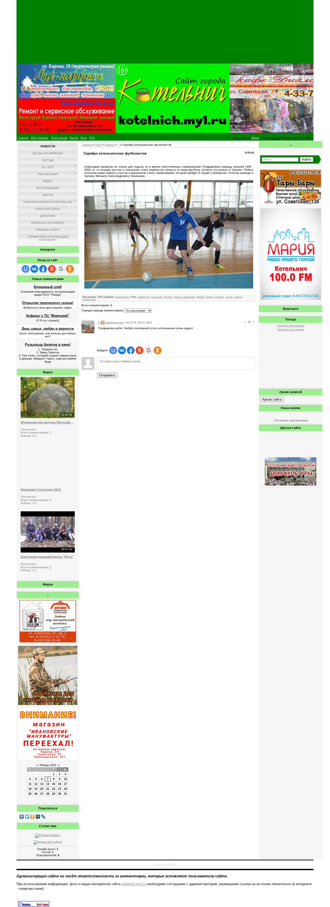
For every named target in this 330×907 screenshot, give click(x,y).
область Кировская (184, 297)
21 (47, 788)
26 (35, 793)
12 (35, 783)
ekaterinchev (122, 297)
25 (29, 793)
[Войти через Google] (61, 269)
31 (65, 793)
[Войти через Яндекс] (52, 269)
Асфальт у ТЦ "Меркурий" (47, 316)
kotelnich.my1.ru (133, 884)
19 (35, 788)
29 (53, 793)
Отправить (107, 375)
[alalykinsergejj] (87, 326)
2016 (98, 144)
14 (47, 783)
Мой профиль (39, 137)
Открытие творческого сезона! (47, 303)
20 (41, 788)
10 (65, 779)
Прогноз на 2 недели (290, 329)
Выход (74, 137)
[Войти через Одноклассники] (70, 269)
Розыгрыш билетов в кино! (48, 344)
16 (59, 783)
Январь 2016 (47, 765)
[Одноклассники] (32, 816)
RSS (92, 137)
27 (41, 793)
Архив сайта (272, 399)
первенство (143, 297)
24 (65, 788)
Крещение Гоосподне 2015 (41, 489)
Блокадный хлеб (48, 287)
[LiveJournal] (43, 816)
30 (59, 793)
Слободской (89, 299)
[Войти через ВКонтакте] (34, 269)
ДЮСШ (200, 297)
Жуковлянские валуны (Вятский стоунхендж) (48, 422)
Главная (23, 137)
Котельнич (157, 297)
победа (238, 297)
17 (65, 783)
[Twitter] (27, 816)
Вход (83, 137)
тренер (229, 297)
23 (59, 788)
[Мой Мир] (38, 816)
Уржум (209, 297)
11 (30, 783)
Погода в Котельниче (290, 325)
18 (29, 788)
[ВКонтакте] (21, 816)
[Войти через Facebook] (43, 269)
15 (53, 783)
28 (47, 793)
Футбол (168, 297)
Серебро (219, 297)
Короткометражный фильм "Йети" (47, 557)
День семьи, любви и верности (48, 328)
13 (41, 783)
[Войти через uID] (25, 269)
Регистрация (59, 137)
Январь (109, 144)
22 (53, 788)
